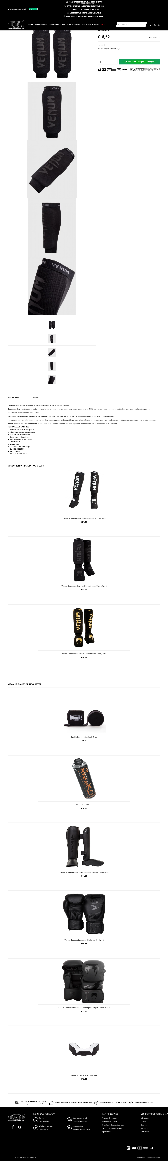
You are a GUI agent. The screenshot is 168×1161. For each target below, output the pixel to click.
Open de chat (43, 1129)
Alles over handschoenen (81, 1129)
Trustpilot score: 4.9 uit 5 (18, 9)
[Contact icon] (150, 25)
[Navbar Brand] (16, 24)
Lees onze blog (78, 1126)
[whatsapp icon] (36, 1127)
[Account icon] (155, 25)
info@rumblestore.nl (80, 1121)
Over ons (144, 1125)
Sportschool (106, 1132)
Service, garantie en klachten (112, 1128)
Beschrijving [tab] (13, 397)
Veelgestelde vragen (109, 1118)
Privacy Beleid (141, 1157)
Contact (144, 1121)
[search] (119, 25)
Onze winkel (145, 1132)
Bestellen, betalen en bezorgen (113, 1125)
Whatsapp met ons (45, 1126)
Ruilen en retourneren (109, 1121)
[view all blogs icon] (70, 1127)
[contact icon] (36, 1119)
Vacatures (144, 1128)
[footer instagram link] (19, 1127)
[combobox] (131, 24)
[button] (159, 25)
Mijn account (145, 1118)
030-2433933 (44, 1121)
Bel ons (41, 1118)
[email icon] (70, 1119)
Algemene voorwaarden (153, 1157)
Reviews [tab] (36, 397)
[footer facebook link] (13, 1127)
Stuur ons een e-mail (80, 1118)
